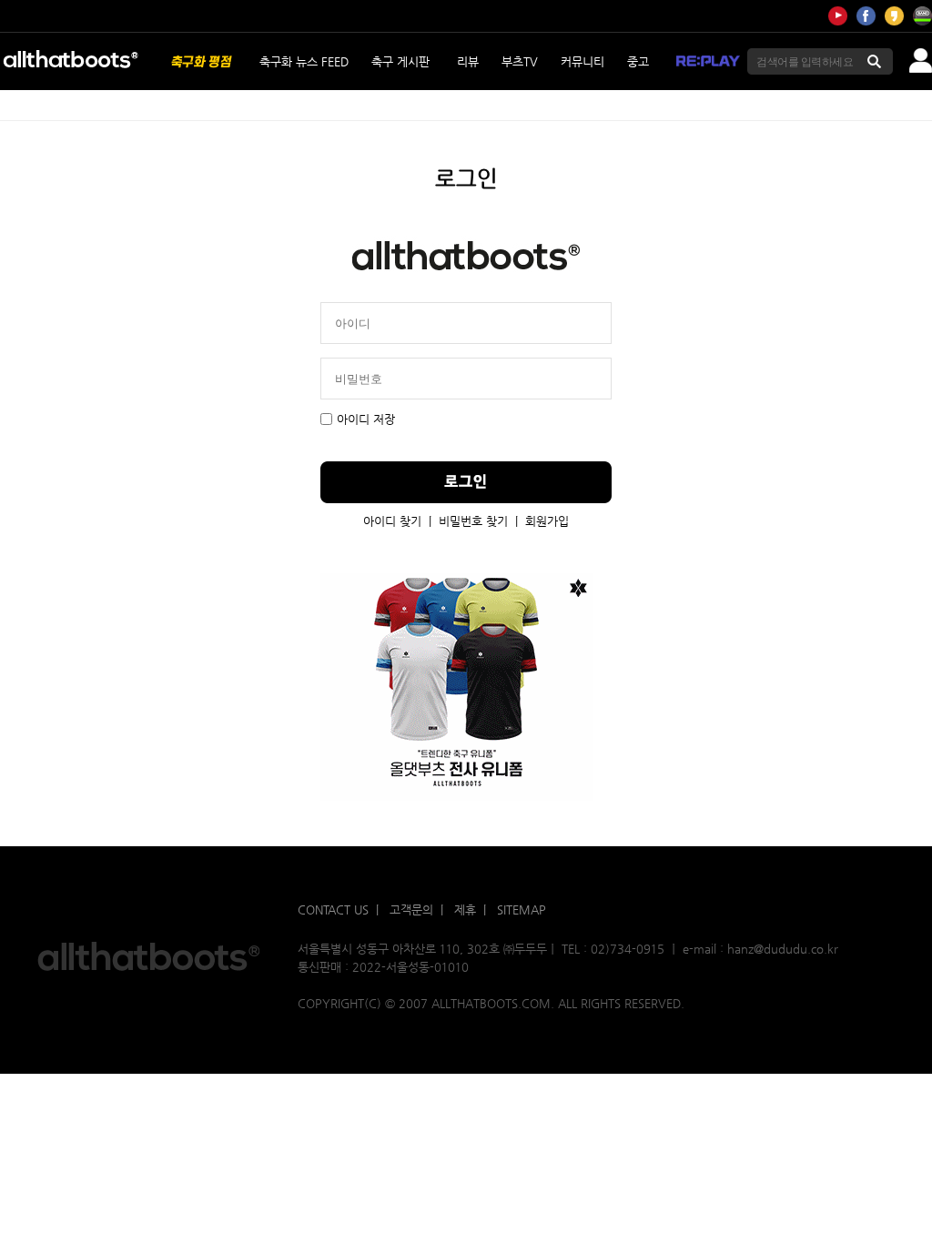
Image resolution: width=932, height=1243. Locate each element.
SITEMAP (521, 909)
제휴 (465, 909)
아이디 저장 (366, 419)
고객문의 (411, 909)
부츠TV (519, 61)
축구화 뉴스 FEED (304, 61)
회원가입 (547, 521)
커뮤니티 (582, 61)
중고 (638, 61)
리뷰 (468, 61)
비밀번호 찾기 (473, 521)
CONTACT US (333, 909)
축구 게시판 (400, 61)
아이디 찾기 (392, 521)
